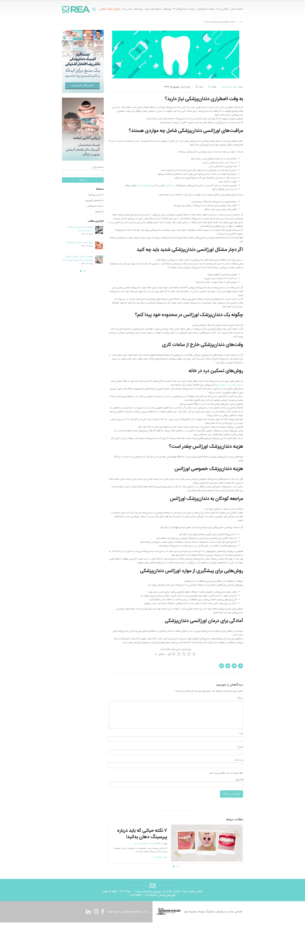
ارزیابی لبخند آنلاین (110, 9)
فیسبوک (240, 665)
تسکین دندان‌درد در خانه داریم (229, 385)
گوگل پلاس (221, 665)
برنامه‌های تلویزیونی (93, 200)
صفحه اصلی (236, 9)
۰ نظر (126, 850)
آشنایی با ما (222, 9)
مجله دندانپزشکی (206, 9)
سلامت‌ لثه (134, 850)
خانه (240, 21)
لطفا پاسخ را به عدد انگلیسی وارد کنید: (226, 773)
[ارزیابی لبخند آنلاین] (83, 129)
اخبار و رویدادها (95, 195)
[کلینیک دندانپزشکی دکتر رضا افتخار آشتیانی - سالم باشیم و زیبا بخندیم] (76, 9)
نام (241, 733)
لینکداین (227, 665)
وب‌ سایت (238, 760)
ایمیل (240, 747)
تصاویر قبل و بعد (153, 9)
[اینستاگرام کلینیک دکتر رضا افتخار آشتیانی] (83, 61)
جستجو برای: (98, 167)
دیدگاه (240, 698)
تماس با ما (127, 9)
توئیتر (234, 665)
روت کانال (170, 185)
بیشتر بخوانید (234, 863)
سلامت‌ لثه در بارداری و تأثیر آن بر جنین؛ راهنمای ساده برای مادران (78, 228)
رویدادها (138, 9)
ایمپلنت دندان (143, 185)
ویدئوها (167, 9)
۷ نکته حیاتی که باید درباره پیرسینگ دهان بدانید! (81, 244)
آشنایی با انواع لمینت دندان (80, 258)
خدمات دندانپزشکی (185, 9)
